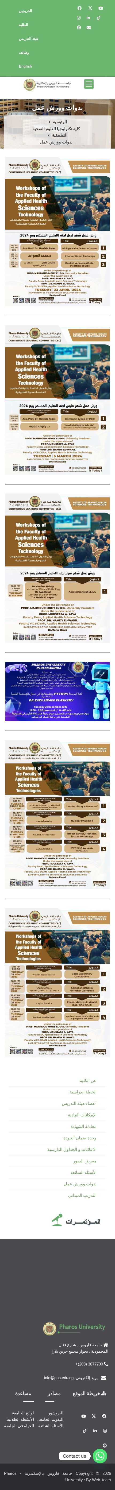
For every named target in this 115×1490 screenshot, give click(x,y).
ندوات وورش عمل (80, 1184)
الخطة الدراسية (83, 1092)
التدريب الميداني (82, 1195)
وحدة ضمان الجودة (80, 1138)
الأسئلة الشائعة (50, 1425)
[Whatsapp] (100, 1456)
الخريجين (25, 11)
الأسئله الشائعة (83, 1172)
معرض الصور (85, 1161)
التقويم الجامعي (50, 1419)
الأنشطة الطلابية (20, 1419)
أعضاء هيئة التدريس (79, 1103)
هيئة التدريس (28, 39)
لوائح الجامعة (23, 1413)
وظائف (24, 53)
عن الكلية (88, 1080)
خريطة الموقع (87, 1393)
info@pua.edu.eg (59, 1377)
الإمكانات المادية (82, 1115)
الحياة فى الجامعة (19, 1425)
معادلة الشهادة (84, 1126)
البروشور (55, 1413)
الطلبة (23, 25)
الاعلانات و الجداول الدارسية (72, 1149)
